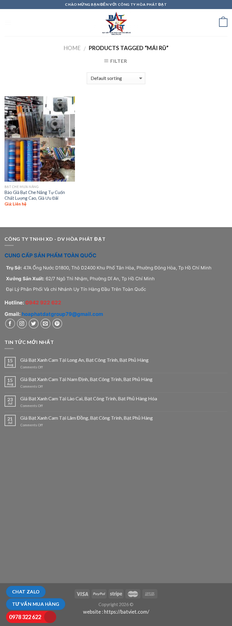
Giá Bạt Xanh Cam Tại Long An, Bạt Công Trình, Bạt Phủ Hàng (84, 360)
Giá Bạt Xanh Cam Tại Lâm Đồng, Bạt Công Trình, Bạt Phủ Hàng (86, 418)
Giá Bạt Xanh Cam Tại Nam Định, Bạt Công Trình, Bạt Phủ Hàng (86, 379)
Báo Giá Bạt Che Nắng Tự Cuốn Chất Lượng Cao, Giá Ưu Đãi (35, 195)
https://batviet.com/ (126, 612)
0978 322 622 (25, 617)
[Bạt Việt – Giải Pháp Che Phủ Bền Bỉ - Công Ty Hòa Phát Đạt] (116, 22)
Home (72, 48)
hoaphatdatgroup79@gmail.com (62, 314)
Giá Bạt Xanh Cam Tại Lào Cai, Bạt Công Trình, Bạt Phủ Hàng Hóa (88, 398)
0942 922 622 (43, 303)
